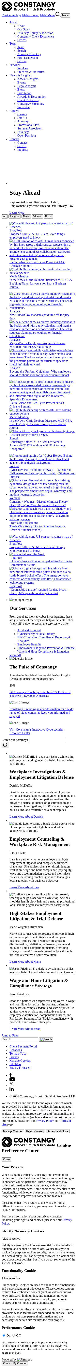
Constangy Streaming (30, 103)
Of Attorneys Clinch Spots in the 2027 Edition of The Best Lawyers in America (39, 693)
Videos (37, 216)
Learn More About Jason (24, 1028)
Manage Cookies (20, 1060)
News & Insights (19, 75)
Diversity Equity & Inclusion (35, 33)
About (13, 22)
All (4, 216)
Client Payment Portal (23, 1046)
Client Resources (27, 100)
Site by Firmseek (19, 1067)
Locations (15, 1050)
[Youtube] (12, 1080)
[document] (38, 1251)
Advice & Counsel (29, 630)
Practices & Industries (30, 71)
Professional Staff (28, 125)
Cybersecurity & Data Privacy (36, 633)
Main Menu (47, 15)
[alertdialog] (38, 1251)
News (26, 216)
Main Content (30, 15)
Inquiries (22, 149)
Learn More (16, 212)
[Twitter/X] (11, 1085)
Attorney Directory (29, 54)
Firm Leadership (27, 57)
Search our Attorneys (15, 740)
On (8, 1335)
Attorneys (23, 121)
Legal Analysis (26, 86)
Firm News (24, 93)
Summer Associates (29, 128)
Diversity (23, 132)
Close (6, 1159)
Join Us (22, 117)
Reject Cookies (35, 1131)
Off (18, 1335)
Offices (21, 40)
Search (21, 50)
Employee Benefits (29, 644)
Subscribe (23, 107)
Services (14, 64)
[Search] (58, 15)
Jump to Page (10, 1035)
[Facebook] (10, 1075)
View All (15, 655)
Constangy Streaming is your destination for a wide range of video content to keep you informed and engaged (41, 712)
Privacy (14, 1057)
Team (12, 43)
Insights (14, 216)
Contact (14, 139)
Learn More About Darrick (26, 816)
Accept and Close (58, 1131)
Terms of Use (17, 1053)
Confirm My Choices (14, 1363)
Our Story (23, 29)
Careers (14, 110)
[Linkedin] (11, 1089)
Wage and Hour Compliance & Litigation (43, 651)
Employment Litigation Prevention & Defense (46, 648)
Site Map (15, 1064)
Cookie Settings (11, 15)
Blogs (21, 89)
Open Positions (26, 135)
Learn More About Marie (25, 961)
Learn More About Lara (24, 887)
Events (21, 82)
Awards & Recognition (31, 96)
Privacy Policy (45, 1120)
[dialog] (38, 1117)
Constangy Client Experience (35, 36)
